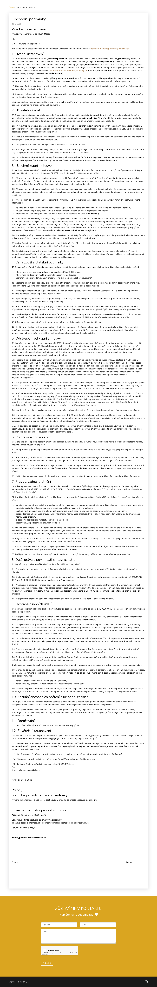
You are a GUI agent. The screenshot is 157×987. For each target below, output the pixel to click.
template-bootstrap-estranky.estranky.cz (110, 48)
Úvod (11, 7)
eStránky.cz (24, 982)
